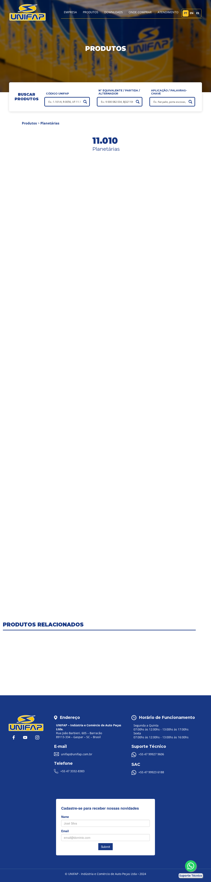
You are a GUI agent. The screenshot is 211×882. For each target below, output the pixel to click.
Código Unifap (57, 93)
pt (185, 13)
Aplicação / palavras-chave (169, 92)
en (191, 13)
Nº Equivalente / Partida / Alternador (119, 92)
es (197, 13)
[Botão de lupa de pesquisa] (85, 102)
